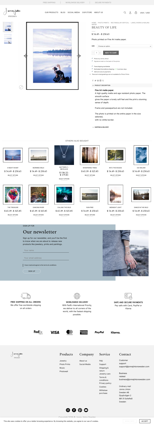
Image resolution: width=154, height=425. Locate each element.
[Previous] (26, 56)
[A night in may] (13, 155)
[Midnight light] (115, 194)
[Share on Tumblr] (103, 81)
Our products (51, 12)
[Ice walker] (141, 155)
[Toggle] (93, 85)
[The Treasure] (13, 194)
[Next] (79, 56)
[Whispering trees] (90, 155)
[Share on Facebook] (93, 81)
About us (98, 12)
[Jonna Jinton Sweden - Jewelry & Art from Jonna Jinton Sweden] (12, 12)
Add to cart (111, 53)
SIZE (93, 46)
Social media (74, 12)
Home (94, 23)
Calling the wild (64, 207)
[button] (136, 12)
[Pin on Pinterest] (98, 81)
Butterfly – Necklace (64, 168)
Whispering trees (90, 168)
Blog (63, 12)
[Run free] (90, 194)
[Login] (130, 12)
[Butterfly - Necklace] (64, 155)
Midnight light (115, 207)
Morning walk (38, 168)
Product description (102, 85)
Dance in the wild (141, 207)
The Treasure (12, 207)
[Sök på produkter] (125, 12)
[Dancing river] (38, 194)
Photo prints (103, 23)
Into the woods (115, 168)
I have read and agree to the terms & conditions (40, 265)
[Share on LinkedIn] (100, 81)
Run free (89, 207)
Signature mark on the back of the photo (107, 61)
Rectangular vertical (120, 23)
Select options (13, 175)
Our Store (87, 12)
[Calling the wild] (64, 194)
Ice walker (141, 168)
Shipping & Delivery (102, 127)
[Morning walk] (38, 155)
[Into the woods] (115, 155)
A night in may (12, 168)
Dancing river (38, 207)
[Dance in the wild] (141, 194)
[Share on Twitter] (95, 81)
